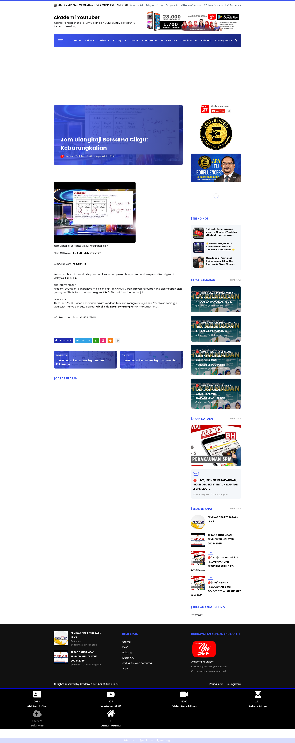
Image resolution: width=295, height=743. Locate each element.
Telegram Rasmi (154, 5)
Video (88, 40)
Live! (133, 40)
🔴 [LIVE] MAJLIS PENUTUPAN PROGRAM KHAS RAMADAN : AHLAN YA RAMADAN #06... (215, 297)
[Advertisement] (147, 74)
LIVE (210, 552)
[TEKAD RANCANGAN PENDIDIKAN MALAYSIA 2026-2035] (198, 546)
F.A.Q (125, 647)
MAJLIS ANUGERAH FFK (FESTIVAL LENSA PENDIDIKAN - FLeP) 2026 (214, 480)
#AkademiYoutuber (191, 5)
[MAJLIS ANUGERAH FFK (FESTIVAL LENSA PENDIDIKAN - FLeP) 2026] (216, 445)
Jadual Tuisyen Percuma (137, 663)
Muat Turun (168, 40)
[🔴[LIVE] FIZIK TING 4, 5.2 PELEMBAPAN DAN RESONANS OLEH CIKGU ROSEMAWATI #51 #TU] (198, 564)
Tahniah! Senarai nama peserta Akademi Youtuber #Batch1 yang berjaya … (221, 232)
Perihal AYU (216, 684)
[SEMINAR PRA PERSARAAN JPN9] (55, 6)
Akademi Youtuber (77, 17)
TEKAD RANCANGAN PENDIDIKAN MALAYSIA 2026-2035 (221, 539)
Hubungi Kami (233, 684)
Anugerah (148, 40)
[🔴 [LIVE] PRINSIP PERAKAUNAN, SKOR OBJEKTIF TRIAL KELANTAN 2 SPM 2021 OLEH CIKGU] (198, 589)
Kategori (118, 40)
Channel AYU (137, 5)
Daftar (103, 40)
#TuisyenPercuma (213, 5)
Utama (74, 40)
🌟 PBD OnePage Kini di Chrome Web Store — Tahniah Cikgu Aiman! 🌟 (220, 246)
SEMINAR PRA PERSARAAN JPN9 (75, 5)
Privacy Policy (223, 40)
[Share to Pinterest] (103, 340)
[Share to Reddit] (110, 340)
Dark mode (235, 5)
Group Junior (172, 5)
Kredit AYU (187, 40)
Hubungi (206, 40)
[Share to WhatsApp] (96, 340)
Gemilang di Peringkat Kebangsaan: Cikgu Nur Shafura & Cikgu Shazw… (220, 261)
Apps (125, 668)
